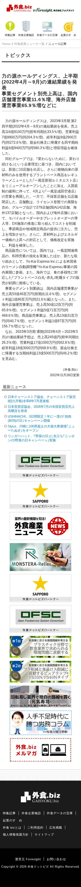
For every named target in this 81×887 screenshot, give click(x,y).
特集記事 (10, 35)
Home (6, 44)
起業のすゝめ (68, 35)
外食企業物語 (26, 35)
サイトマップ (44, 834)
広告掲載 (55, 827)
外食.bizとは (12, 827)
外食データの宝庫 (47, 35)
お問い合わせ (56, 859)
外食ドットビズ (38, 866)
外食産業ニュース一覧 (29, 44)
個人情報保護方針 (16, 834)
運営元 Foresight (28, 859)
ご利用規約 (35, 827)
